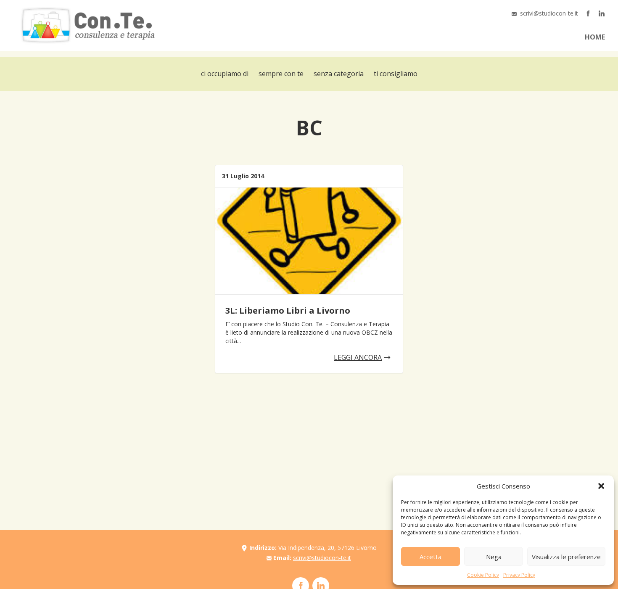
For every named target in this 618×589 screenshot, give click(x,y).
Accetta (430, 556)
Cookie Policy (483, 574)
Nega (494, 556)
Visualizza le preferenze (566, 556)
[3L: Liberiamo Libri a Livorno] (309, 241)
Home (595, 37)
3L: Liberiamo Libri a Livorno (287, 310)
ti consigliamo (395, 73)
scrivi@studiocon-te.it (549, 13)
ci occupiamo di (224, 73)
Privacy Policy (519, 574)
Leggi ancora (358, 357)
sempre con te (281, 73)
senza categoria (339, 73)
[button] (601, 486)
